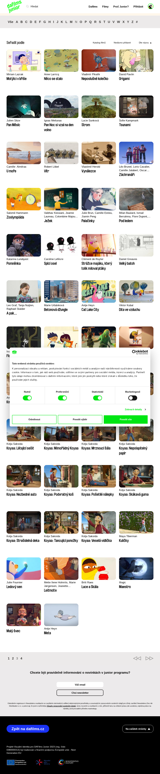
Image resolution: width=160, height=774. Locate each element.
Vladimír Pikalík (91, 74)
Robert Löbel (51, 166)
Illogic (122, 582)
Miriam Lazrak (15, 74)
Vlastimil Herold (91, 166)
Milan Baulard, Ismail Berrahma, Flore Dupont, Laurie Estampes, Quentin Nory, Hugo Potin (134, 214)
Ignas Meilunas (53, 120)
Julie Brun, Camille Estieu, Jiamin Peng (97, 214)
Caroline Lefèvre (53, 259)
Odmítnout (34, 419)
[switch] (62, 397)
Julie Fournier (14, 582)
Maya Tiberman (128, 536)
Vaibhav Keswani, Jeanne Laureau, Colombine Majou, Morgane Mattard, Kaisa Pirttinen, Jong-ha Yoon (60, 214)
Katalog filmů (99, 42)
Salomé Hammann (17, 212)
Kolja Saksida (14, 443)
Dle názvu (144, 42)
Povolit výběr (80, 419)
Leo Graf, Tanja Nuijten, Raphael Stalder (20, 307)
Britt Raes (87, 582)
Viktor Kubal (126, 305)
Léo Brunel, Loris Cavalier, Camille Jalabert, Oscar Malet (134, 168)
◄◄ (137, 658)
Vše (10, 22)
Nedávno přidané (122, 42)
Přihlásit (138, 6)
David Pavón (126, 74)
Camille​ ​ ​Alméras (16, 166)
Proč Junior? (121, 6)
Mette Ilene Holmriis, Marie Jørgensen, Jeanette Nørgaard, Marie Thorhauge (60, 584)
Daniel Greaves (128, 259)
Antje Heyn (88, 305)
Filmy (105, 6)
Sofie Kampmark (128, 120)
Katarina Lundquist (17, 259)
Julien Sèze (13, 120)
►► (149, 658)
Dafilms (93, 6)
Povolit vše (126, 419)
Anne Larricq (51, 74)
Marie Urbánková (54, 305)
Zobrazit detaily (133, 409)
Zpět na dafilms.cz (28, 729)
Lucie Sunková (90, 120)
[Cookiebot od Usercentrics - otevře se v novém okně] (134, 352)
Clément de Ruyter (92, 259)
